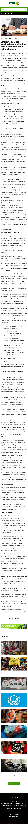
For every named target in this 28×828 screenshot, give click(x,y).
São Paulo (20, 38)
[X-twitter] (8, 13)
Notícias (16, 38)
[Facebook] (5, 13)
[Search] (25, 9)
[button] (25, 13)
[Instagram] (2, 13)
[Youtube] (11, 13)
